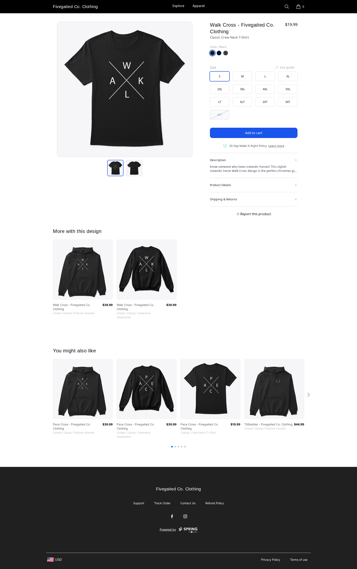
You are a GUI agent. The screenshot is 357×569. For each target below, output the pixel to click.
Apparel (199, 6)
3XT (287, 102)
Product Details (220, 185)
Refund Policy (214, 503)
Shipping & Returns (223, 199)
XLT (242, 102)
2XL (219, 89)
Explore (178, 6)
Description (218, 160)
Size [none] (213, 67)
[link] (82, 269)
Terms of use (298, 559)
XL (287, 76)
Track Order (162, 503)
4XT (219, 115)
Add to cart (253, 133)
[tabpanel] (125, 89)
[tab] (115, 168)
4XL (265, 89)
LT (219, 102)
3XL (242, 89)
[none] (284, 67)
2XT (265, 102)
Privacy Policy (270, 559)
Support (138, 503)
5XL (288, 89)
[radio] (219, 76)
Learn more (276, 146)
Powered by (168, 529)
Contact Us (187, 503)
